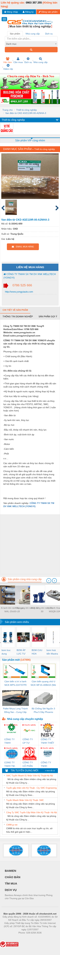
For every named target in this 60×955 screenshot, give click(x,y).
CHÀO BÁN (12, 877)
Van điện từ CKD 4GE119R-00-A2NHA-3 (25, 113)
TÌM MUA (11, 883)
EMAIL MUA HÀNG (24, 246)
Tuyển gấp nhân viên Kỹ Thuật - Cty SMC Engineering (31, 788)
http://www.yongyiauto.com (18, 291)
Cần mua (18, 62)
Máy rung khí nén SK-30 (42, 610)
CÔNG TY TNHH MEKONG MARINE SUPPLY (46, 764)
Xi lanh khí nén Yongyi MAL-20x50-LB (12, 610)
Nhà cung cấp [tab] (33, 33)
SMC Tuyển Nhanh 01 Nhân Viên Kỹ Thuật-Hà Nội (29, 775)
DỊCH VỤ (11, 890)
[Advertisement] (30, 544)
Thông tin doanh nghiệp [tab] (18, 316)
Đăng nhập (12, 12)
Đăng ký (29, 12)
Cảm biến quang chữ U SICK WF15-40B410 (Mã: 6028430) (43, 683)
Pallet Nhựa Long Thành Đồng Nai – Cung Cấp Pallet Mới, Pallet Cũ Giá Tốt (15, 710)
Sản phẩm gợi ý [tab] (48, 316)
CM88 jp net (11, 825)
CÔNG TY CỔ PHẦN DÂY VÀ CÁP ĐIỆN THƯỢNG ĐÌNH (29, 764)
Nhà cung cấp (40, 62)
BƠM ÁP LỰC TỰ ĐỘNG (21, 652)
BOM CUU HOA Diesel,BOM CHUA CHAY (38, 652)
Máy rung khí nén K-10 (27, 608)
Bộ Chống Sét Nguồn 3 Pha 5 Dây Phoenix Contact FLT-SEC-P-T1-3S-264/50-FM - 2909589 (43, 710)
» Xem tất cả (50, 771)
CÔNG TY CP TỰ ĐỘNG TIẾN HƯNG (29, 741)
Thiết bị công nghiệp (26, 110)
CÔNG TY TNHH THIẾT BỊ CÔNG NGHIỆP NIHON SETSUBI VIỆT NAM (47, 741)
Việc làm (7, 62)
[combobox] (31, 44)
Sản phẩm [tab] (15, 33)
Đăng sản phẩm (49, 12)
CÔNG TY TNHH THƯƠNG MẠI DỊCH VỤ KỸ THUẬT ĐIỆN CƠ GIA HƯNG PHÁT (11, 741)
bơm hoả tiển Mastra (52, 652)
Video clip (8, 69)
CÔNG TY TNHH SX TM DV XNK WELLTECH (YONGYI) (30, 276)
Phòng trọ (9, 937)
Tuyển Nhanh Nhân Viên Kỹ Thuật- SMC (25, 800)
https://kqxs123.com (46, 937)
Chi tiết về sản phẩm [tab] (15, 310)
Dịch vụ (28, 62)
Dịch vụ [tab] (49, 33)
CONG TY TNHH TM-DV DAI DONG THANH (9, 764)
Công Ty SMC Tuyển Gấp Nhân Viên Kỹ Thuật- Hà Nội (31, 812)
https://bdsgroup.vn (26, 937)
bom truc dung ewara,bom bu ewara (7, 652)
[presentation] (48, 580)
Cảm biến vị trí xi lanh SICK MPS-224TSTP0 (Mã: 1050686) (15, 683)
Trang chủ (7, 110)
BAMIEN (10, 870)
